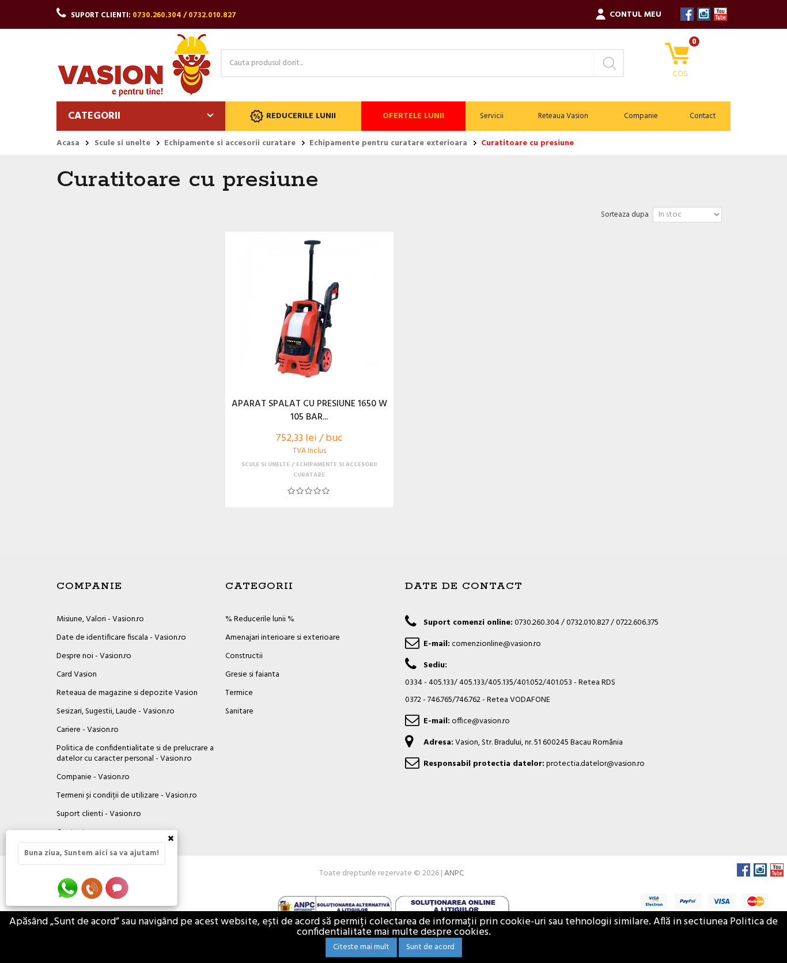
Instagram (703, 14)
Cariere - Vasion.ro (87, 730)
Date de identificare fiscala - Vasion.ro (121, 637)
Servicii (492, 116)
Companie (641, 116)
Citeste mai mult (361, 947)
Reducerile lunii (301, 116)
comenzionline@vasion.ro (496, 644)
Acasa (68, 143)
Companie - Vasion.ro (93, 777)
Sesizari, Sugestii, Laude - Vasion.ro (115, 711)
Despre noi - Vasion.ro (93, 656)
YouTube (720, 14)
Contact (703, 116)
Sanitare (239, 711)
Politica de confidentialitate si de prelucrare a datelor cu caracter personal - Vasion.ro (135, 753)
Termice (239, 693)
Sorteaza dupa (625, 215)
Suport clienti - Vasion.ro (98, 814)
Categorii (94, 116)
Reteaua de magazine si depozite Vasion (127, 693)
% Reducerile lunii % (259, 619)
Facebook (687, 14)
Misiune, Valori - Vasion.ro (100, 619)
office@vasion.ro (481, 721)
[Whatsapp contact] (68, 888)
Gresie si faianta (252, 674)
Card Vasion (76, 674)
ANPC (454, 873)
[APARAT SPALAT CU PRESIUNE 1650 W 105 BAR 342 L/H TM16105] (309, 309)
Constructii (244, 656)
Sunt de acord (430, 947)
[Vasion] (134, 65)
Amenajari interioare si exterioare (282, 637)
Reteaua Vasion (563, 116)
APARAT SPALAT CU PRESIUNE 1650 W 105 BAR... (309, 411)
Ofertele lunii (413, 116)
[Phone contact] (94, 888)
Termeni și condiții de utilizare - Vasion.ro (126, 795)
